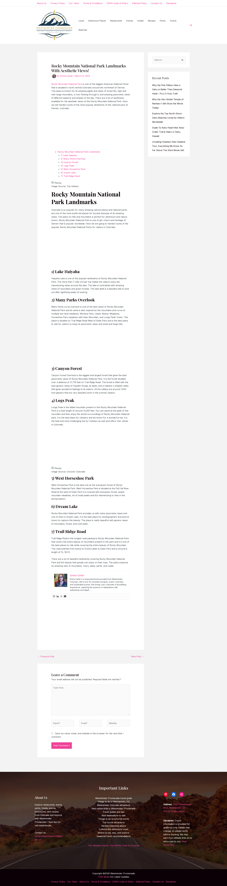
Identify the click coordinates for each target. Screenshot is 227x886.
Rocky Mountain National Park (66, 84)
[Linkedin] (57, 596)
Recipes (152, 20)
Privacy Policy (58, 3)
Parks (163, 20)
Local (81, 20)
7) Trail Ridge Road (70, 176)
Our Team (74, 3)
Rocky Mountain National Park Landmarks (79, 151)
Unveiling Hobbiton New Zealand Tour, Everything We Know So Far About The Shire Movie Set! (168, 146)
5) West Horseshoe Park (73, 169)
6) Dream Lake (68, 172)
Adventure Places (97, 20)
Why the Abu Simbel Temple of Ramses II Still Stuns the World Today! (168, 103)
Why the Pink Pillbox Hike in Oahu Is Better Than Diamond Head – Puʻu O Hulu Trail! (167, 89)
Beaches (83, 30)
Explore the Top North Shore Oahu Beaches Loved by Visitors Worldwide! (168, 117)
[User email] (65, 596)
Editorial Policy (139, 3)
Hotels (140, 20)
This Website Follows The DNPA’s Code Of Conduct (113, 845)
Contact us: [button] (49, 836)
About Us (41, 3)
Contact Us (156, 3)
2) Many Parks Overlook (73, 158)
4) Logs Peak (67, 165)
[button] (191, 25)
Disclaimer (171, 3)
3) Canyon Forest (69, 162)
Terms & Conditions (92, 3)
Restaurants (116, 20)
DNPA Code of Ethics (117, 3)
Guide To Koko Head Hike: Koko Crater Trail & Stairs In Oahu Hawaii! (168, 131)
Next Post (137, 656)
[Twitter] (61, 596)
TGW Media (104, 877)
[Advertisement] (90, 131)
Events (129, 20)
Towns (173, 20)
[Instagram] (54, 596)
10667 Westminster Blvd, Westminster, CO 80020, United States (177, 808)
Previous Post (46, 656)
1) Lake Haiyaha (69, 155)
